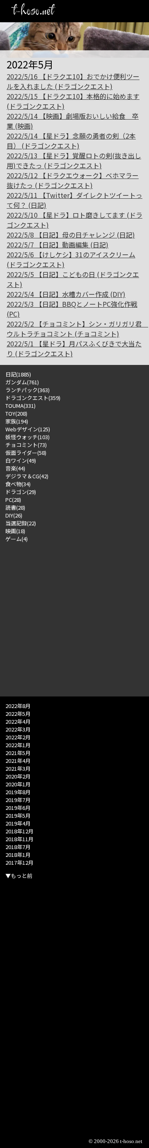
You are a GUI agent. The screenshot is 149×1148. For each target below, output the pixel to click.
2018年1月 (18, 855)
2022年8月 (18, 706)
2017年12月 (19, 862)
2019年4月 (18, 823)
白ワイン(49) (20, 460)
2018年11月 (19, 839)
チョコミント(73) (26, 445)
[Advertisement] (74, 617)
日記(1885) (18, 374)
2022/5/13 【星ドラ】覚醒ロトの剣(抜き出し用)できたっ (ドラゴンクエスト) (74, 160)
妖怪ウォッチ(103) (27, 437)
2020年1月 (18, 784)
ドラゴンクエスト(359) (32, 398)
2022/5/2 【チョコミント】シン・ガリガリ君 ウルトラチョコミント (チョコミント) (77, 329)
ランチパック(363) (27, 390)
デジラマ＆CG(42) (26, 476)
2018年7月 (18, 847)
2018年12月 (19, 831)
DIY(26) (13, 515)
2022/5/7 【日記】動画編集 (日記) (57, 244)
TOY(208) (16, 413)
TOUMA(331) (20, 405)
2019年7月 (18, 800)
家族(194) (16, 421)
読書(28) (15, 507)
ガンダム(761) (22, 382)
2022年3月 (18, 729)
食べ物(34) (18, 484)
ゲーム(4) (16, 539)
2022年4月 (18, 721)
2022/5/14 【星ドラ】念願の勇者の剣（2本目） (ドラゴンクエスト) (71, 141)
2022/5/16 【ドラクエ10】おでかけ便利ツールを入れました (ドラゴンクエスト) (73, 81)
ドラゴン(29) (20, 492)
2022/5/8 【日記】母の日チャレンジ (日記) (71, 235)
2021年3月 (18, 768)
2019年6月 (18, 808)
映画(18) (15, 531)
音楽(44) (15, 468)
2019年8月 (18, 792)
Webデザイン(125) (27, 429)
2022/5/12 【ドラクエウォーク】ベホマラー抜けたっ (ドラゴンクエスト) (73, 180)
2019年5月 (18, 815)
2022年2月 (18, 737)
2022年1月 (18, 745)
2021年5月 (18, 753)
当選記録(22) (20, 523)
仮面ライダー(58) (25, 452)
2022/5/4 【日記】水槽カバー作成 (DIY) (66, 294)
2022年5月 (18, 714)
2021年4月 (18, 761)
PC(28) (13, 499)
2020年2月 (18, 776)
